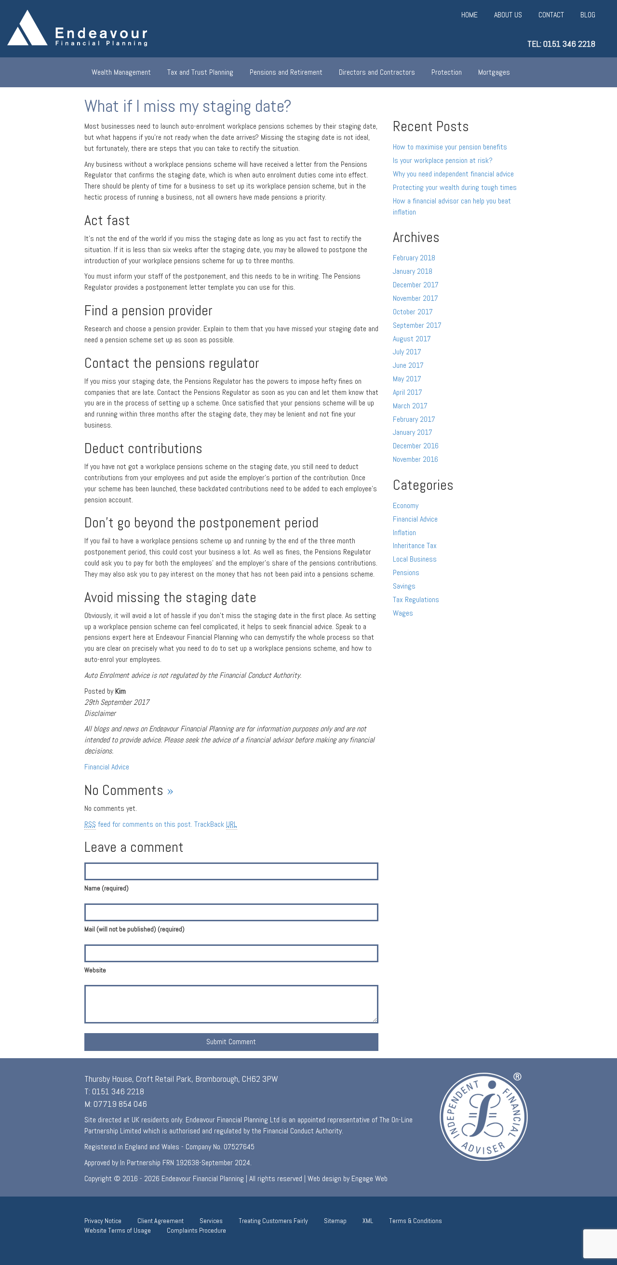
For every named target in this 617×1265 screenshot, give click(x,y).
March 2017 (410, 406)
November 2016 (415, 459)
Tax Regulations (416, 599)
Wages (403, 613)
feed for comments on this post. (138, 824)
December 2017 (416, 285)
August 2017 (412, 339)
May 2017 (407, 379)
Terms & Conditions (415, 1220)
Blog (587, 15)
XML (367, 1220)
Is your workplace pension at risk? (443, 160)
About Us (508, 15)
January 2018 (412, 271)
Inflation (404, 532)
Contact (551, 15)
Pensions (406, 572)
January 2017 (412, 432)
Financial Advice (106, 767)
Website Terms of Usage (117, 1230)
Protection (446, 72)
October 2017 (413, 312)
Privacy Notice (102, 1220)
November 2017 (415, 298)
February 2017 (414, 419)
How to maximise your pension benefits (450, 147)
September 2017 (417, 325)
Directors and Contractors (377, 72)
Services (211, 1220)
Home (469, 15)
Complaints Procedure (196, 1230)
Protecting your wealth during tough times (455, 187)
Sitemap (335, 1220)
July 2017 (407, 352)
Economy (405, 505)
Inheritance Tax (415, 545)
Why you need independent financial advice (453, 174)
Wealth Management (121, 72)
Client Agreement (160, 1220)
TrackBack (215, 824)
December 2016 (416, 446)
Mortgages (494, 72)
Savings (404, 586)
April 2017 (407, 392)
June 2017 (408, 365)
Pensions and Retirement (286, 72)
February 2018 (414, 258)
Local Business (415, 559)
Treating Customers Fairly (273, 1220)
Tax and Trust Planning (200, 72)
